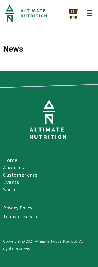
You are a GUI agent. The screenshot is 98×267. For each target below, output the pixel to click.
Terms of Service (20, 216)
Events (11, 182)
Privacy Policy (17, 208)
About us (13, 167)
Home (10, 160)
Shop (9, 189)
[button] (89, 13)
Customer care (20, 175)
